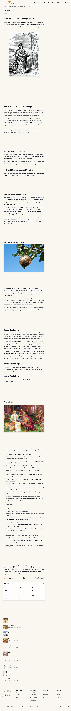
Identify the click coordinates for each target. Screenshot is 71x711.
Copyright (16, 706)
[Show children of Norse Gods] (26, 6)
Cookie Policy (30, 706)
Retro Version (46, 699)
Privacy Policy (23, 706)
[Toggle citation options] (24, 578)
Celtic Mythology (32, 695)
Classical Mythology (33, 694)
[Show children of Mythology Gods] (16, 6)
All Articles (18, 695)
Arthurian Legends (33, 697)
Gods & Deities (44, 2)
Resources (59, 2)
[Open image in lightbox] (24, 54)
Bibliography (45, 695)
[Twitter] (65, 706)
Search (67, 2)
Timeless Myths (10, 578)
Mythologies (34, 2)
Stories (52, 2)
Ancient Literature (33, 700)
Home (5, 6)
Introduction (45, 692)
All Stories (18, 692)
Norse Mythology (32, 692)
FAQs (44, 697)
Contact (37, 706)
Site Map (17, 699)
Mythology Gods (12, 6)
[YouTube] (68, 706)
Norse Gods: (6, 583)
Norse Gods (22, 6)
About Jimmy (45, 694)
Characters (18, 694)
